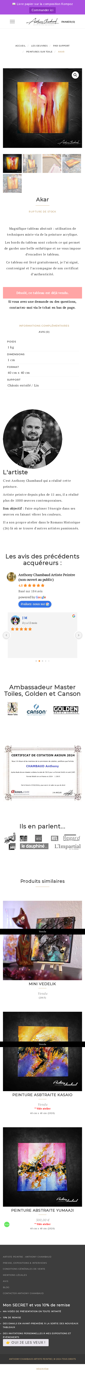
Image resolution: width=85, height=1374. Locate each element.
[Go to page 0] (36, 661)
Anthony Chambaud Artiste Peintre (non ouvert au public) (46, 577)
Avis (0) (44, 331)
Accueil (20, 45)
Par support (61, 45)
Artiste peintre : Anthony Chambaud (27, 1256)
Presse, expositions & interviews (25, 1263)
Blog (6, 1287)
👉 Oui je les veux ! (25, 1342)
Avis (5, 1281)
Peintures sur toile (39, 51)
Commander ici (42, 10)
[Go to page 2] (42, 661)
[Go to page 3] (45, 661)
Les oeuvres (39, 45)
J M (24, 618)
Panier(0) (68, 21)
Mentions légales (15, 1275)
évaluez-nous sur (33, 604)
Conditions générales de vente (24, 1269)
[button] (75, 75)
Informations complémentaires (44, 325)
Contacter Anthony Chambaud (23, 1293)
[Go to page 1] (39, 661)
